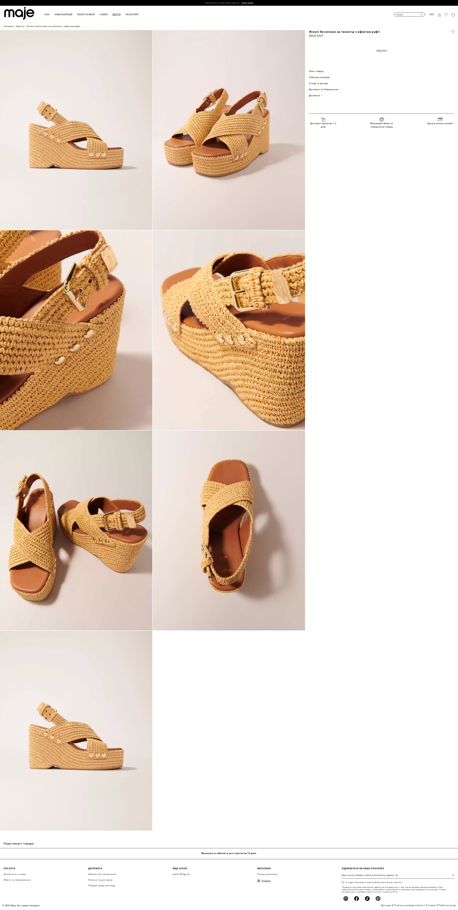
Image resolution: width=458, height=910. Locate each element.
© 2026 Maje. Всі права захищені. (21, 905)
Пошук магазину (267, 874)
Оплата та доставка (100, 879)
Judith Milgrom (181, 874)
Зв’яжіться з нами (15, 874)
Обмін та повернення (17, 879)
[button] (50, 14)
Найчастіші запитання (102, 874)
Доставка (386, 905)
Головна (8, 26)
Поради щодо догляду (101, 885)
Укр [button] (431, 14)
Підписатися (451, 875)
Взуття (20, 26)
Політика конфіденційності (409, 905)
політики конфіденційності (386, 892)
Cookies (432, 905)
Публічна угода (447, 905)
